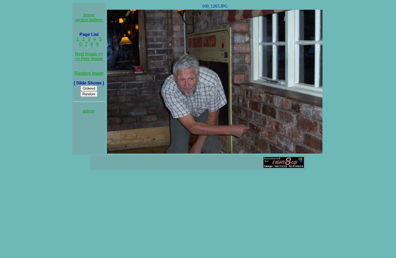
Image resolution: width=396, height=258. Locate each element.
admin (89, 111)
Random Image (89, 73)
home (88, 15)
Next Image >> (89, 54)
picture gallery (88, 20)
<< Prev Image (89, 58)
